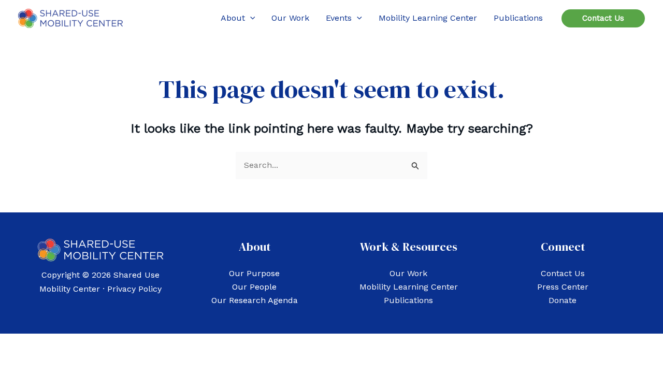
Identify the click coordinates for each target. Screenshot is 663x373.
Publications (408, 300)
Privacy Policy (134, 289)
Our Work (408, 273)
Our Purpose (254, 273)
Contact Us (563, 273)
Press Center (562, 287)
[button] (250, 18)
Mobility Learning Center (408, 287)
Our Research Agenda (254, 300)
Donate (562, 300)
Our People (254, 287)
